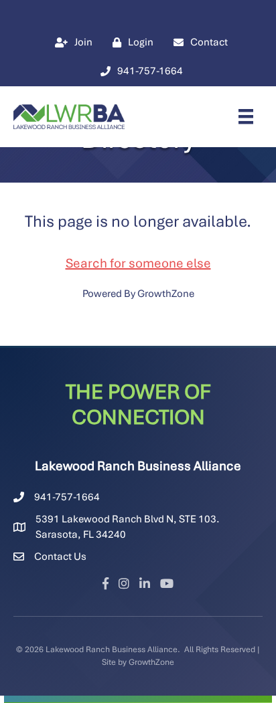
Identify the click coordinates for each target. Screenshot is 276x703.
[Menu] (246, 116)
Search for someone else (138, 263)
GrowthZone (165, 293)
